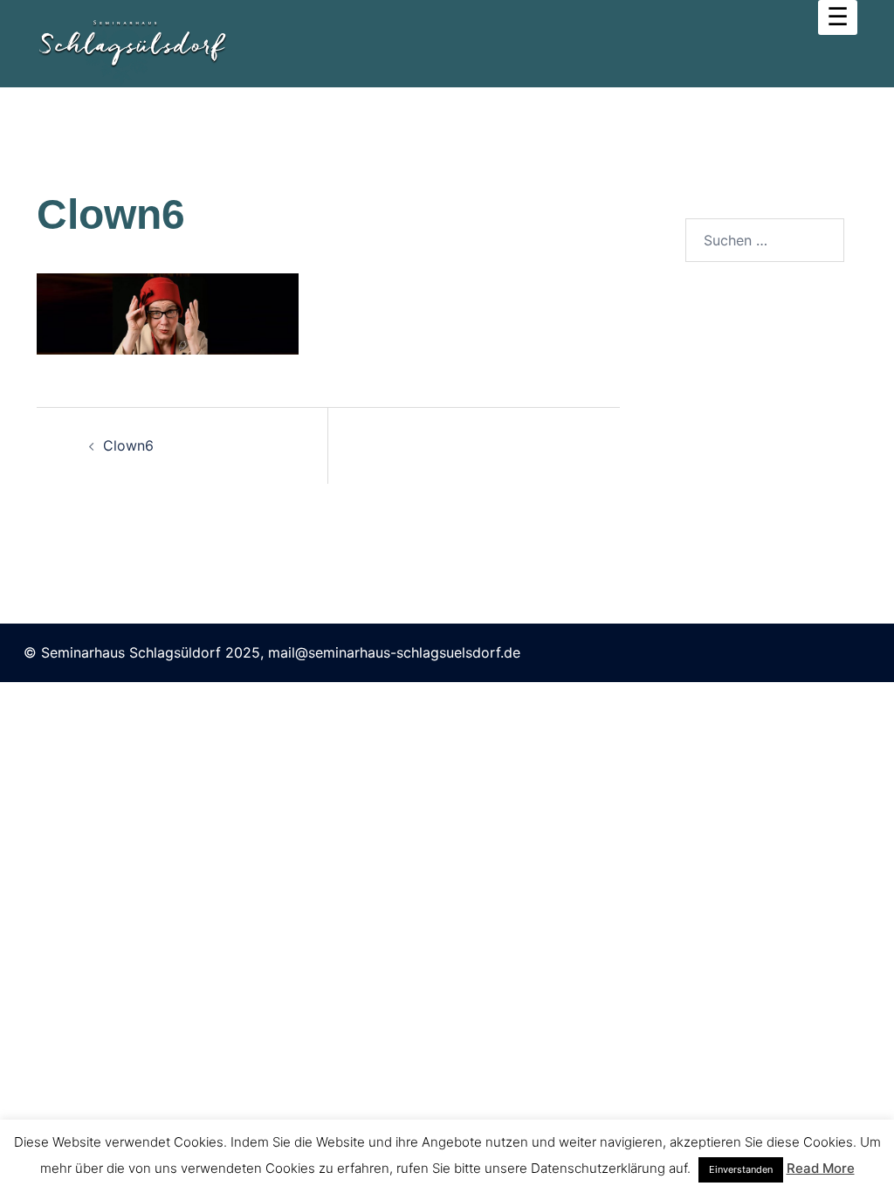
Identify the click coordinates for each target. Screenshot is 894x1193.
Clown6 (128, 445)
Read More (821, 1168)
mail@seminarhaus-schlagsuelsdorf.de (394, 652)
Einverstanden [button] (741, 1169)
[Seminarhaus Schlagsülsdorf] (132, 42)
